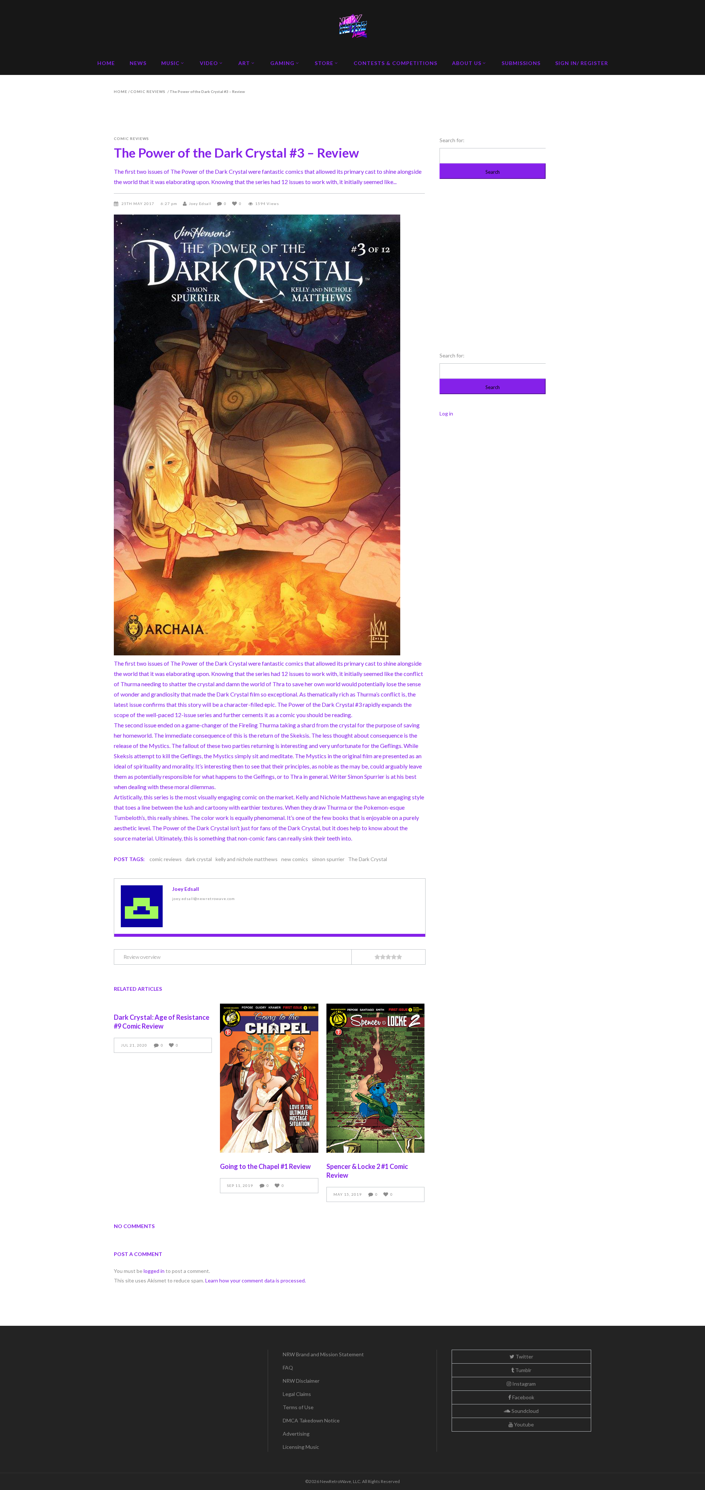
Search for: (452, 140)
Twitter (523, 1356)
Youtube (523, 1424)
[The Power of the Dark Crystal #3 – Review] (142, 906)
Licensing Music (301, 1447)
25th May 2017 (138, 203)
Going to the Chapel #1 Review (265, 1166)
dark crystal (198, 859)
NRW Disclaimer (301, 1381)
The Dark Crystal (367, 859)
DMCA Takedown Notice (311, 1420)
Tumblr (522, 1370)
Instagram (523, 1384)
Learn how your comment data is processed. (255, 1280)
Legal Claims (297, 1394)
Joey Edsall (200, 203)
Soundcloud (524, 1411)
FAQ (288, 1367)
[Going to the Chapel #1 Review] (269, 1078)
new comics (294, 859)
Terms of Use (298, 1407)
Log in (446, 413)
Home (120, 91)
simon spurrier (328, 859)
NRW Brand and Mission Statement (323, 1354)
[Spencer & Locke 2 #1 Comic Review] (375, 1078)
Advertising (296, 1433)
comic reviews (148, 91)
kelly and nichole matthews (247, 859)
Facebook (522, 1397)
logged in (154, 1271)
